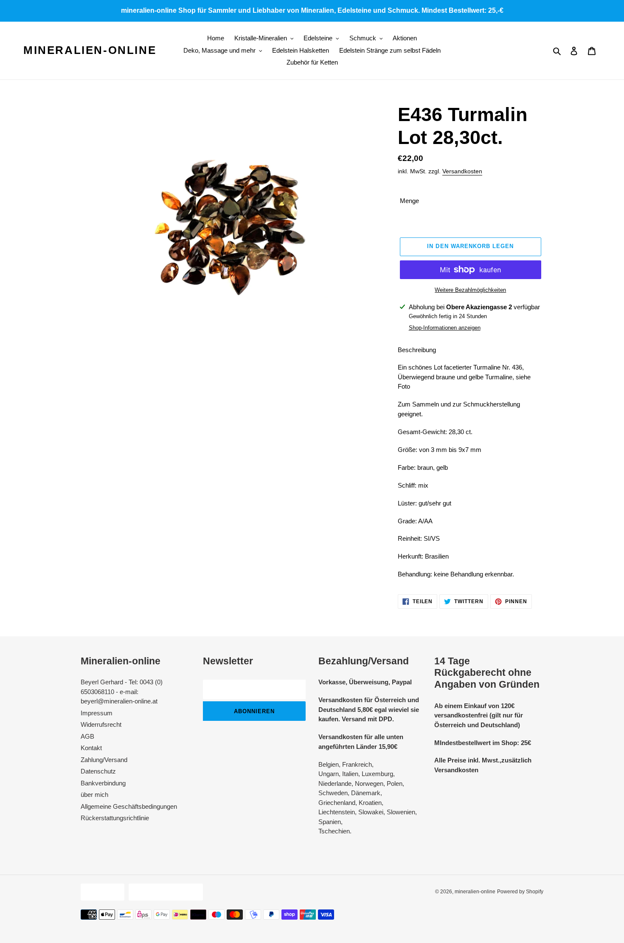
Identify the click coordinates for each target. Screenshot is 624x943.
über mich (94, 794)
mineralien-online (89, 50)
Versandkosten (462, 171)
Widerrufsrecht (101, 724)
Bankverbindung (103, 783)
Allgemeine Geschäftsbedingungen (129, 806)
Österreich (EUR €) (164, 891)
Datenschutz (98, 771)
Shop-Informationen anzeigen (445, 328)
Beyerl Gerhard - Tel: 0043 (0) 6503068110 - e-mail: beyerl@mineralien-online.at (122, 691)
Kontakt (91, 747)
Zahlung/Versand (104, 759)
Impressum (96, 713)
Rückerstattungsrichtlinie (115, 818)
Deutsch (100, 891)
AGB (87, 736)
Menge (409, 200)
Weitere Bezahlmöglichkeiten (470, 290)
